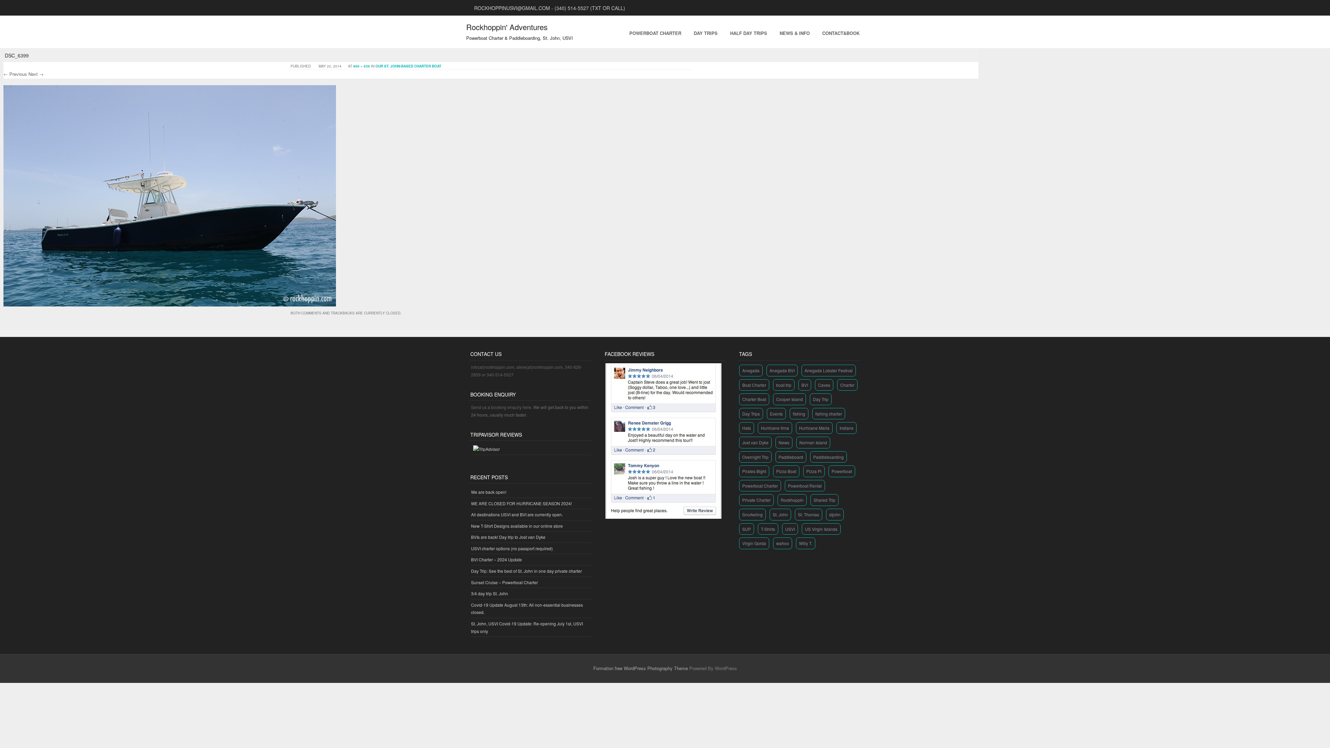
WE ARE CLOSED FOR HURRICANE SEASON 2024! (521, 503)
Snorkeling (752, 514)
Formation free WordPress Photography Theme (640, 668)
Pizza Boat (786, 471)
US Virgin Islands (821, 529)
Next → (36, 74)
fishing (799, 414)
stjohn (835, 514)
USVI (790, 529)
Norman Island (813, 442)
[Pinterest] (844, 7)
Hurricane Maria (814, 428)
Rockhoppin (792, 500)
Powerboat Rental (805, 486)
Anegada (751, 370)
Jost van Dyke (755, 442)
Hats (746, 428)
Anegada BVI (782, 370)
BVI (804, 385)
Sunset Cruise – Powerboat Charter (504, 582)
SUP (746, 529)
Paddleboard (791, 457)
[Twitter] (860, 7)
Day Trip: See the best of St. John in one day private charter (526, 571)
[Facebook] (852, 7)
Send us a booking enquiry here (501, 407)
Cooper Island (789, 399)
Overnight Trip (755, 457)
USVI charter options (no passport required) (512, 548)
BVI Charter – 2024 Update (496, 559)
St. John (780, 514)
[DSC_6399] (169, 304)
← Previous (15, 74)
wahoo (782, 543)
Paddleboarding (828, 457)
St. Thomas (808, 514)
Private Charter (756, 500)
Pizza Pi (814, 471)
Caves (824, 385)
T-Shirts (768, 529)
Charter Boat (754, 399)
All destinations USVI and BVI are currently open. (517, 514)
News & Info (795, 33)
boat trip (783, 385)
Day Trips (706, 33)
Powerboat (842, 471)
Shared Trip (824, 500)
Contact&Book (841, 33)
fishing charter (828, 414)
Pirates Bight (754, 471)
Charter (847, 385)
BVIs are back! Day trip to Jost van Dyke (508, 537)
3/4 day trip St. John (489, 593)
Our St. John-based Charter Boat (408, 66)
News (784, 442)
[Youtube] (827, 7)
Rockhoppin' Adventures (507, 26)
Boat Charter (754, 385)
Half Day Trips (748, 33)
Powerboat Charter (655, 33)
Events (776, 414)
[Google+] (835, 7)
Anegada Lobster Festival (829, 370)
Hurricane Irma (775, 428)
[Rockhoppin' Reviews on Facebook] (663, 517)
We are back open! (488, 492)
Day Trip (820, 399)
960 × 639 (361, 66)
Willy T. (805, 543)
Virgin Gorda (754, 543)
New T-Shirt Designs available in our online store (517, 526)
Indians (846, 428)
